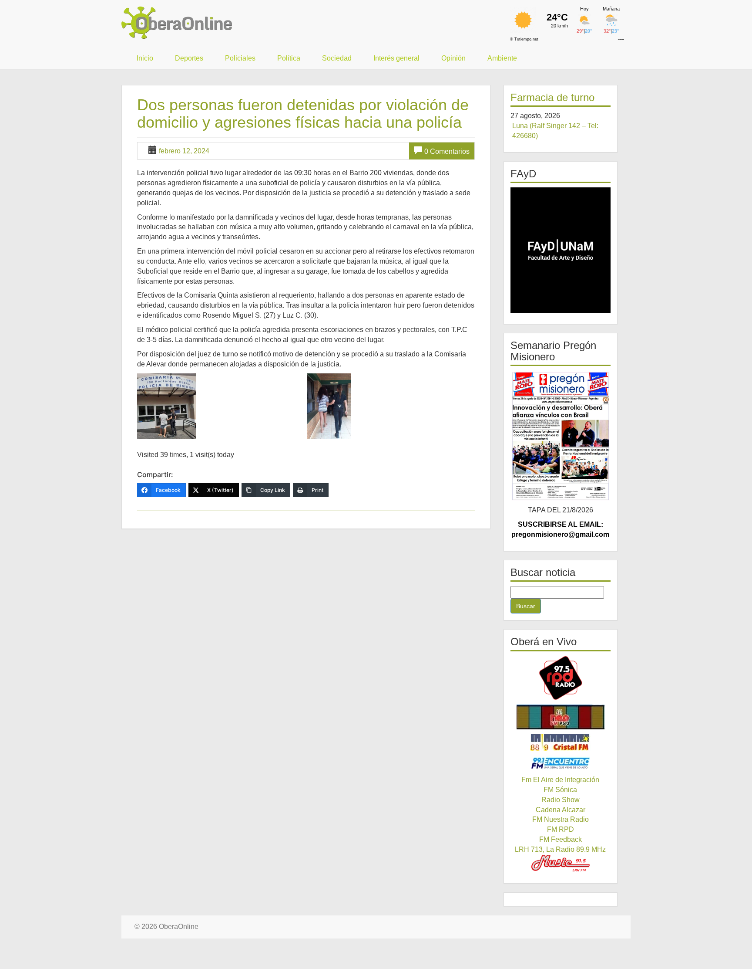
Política (288, 58)
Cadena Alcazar (560, 809)
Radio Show (560, 799)
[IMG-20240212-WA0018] (390, 406)
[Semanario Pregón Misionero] (560, 435)
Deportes (189, 58)
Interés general (396, 58)
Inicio (145, 58)
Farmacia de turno (552, 97)
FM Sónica (560, 789)
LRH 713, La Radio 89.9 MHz (560, 849)
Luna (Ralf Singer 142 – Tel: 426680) (555, 130)
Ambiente (502, 58)
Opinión (453, 58)
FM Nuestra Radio (560, 819)
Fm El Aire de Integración (560, 779)
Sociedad (337, 58)
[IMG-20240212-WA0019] (221, 406)
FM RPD (560, 829)
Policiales (240, 58)
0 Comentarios (447, 151)
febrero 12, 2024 (184, 151)
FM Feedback (560, 839)
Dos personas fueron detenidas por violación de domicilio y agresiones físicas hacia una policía (303, 113)
